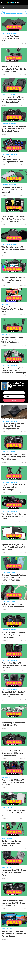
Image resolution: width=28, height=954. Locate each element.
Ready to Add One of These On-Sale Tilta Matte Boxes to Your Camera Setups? (13, 99)
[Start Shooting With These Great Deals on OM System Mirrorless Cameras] (14, 739)
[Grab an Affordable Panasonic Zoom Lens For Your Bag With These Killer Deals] (14, 442)
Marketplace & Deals (7, 542)
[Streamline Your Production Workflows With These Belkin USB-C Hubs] (14, 175)
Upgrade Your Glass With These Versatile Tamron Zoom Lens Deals (13, 665)
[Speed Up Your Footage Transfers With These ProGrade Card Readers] (14, 24)
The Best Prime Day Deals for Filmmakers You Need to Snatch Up (13, 280)
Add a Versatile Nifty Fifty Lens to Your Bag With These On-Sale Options (13, 903)
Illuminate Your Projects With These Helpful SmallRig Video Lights (13, 812)
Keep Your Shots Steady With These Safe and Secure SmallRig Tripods (13, 487)
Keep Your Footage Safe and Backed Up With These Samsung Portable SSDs (12, 426)
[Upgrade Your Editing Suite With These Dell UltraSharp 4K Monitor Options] (14, 919)
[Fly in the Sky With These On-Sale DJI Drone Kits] (14, 710)
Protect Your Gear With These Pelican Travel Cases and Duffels (13, 872)
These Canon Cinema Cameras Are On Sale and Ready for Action (13, 516)
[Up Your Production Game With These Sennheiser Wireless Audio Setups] (14, 325)
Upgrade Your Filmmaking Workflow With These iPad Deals (12, 309)
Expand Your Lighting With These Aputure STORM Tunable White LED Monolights (13, 370)
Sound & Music (5, 304)
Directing (13, 7)
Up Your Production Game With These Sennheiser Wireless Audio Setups (12, 339)
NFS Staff (5, 44)
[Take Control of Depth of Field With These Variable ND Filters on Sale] (14, 235)
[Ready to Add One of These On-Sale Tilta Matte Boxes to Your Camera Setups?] (14, 85)
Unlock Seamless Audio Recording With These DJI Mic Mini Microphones (13, 69)
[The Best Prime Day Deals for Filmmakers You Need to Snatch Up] (14, 265)
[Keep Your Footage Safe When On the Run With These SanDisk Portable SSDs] (14, 563)
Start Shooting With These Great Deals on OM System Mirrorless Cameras (12, 753)
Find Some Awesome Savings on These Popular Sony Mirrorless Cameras (13, 634)
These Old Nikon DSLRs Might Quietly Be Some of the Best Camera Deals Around (13, 128)
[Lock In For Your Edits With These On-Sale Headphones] (14, 592)
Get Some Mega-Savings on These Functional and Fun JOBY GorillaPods (12, 843)
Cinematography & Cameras (9, 33)
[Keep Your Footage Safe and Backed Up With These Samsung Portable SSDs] (14, 412)
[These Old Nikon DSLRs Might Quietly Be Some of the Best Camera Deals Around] (14, 114)
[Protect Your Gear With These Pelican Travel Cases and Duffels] (14, 858)
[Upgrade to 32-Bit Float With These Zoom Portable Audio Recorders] (14, 768)
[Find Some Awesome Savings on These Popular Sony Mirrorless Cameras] (14, 620)
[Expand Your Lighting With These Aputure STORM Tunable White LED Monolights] (14, 356)
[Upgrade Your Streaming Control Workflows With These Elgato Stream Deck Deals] (14, 145)
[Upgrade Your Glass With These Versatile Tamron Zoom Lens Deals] (14, 651)
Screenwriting (23, 7)
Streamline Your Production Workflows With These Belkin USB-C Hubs (13, 189)
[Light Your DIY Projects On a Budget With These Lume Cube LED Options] (14, 532)
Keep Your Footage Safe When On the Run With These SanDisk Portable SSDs (13, 577)
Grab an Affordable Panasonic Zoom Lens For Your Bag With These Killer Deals (13, 456)
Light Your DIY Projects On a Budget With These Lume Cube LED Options (13, 546)
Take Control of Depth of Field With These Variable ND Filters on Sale (13, 249)
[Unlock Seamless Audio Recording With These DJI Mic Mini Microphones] (14, 54)
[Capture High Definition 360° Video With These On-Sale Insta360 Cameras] (14, 680)
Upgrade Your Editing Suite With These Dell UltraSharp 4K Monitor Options (13, 933)
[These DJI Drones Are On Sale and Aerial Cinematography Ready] (14, 948)
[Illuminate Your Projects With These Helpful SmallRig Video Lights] (14, 798)
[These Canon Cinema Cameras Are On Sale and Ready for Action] (14, 502)
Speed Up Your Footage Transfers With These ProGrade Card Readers (11, 38)
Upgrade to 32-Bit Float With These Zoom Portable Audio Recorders (13, 782)
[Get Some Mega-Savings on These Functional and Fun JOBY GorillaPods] (14, 829)
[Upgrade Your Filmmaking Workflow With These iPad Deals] (14, 295)
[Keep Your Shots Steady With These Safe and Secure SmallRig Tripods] (14, 473)
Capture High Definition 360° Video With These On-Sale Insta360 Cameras (13, 694)
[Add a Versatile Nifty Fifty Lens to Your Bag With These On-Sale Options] (14, 888)
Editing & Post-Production (9, 572)
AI (5, 7)
